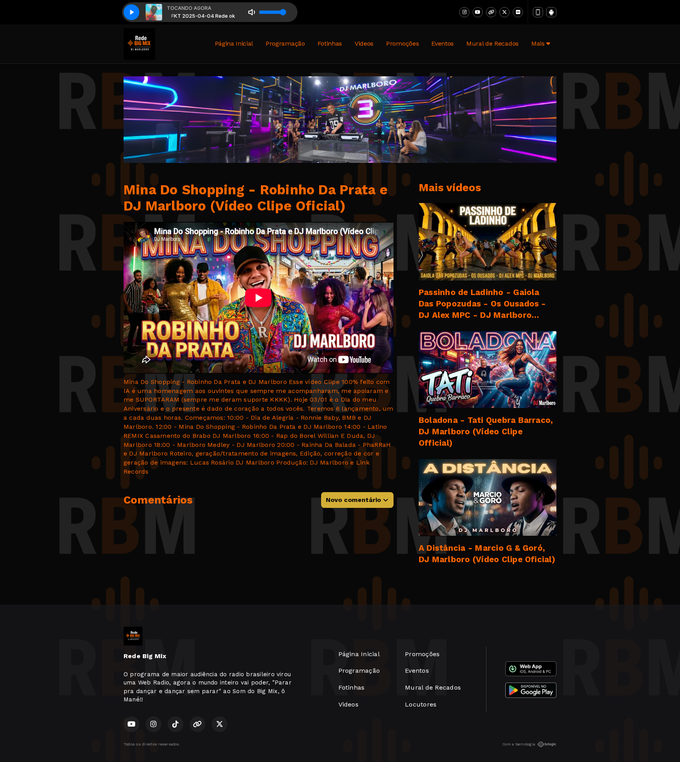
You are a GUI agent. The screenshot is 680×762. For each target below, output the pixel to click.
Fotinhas (330, 43)
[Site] (491, 12)
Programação (285, 43)
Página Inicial (234, 43)
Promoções (402, 43)
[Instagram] (464, 12)
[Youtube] (478, 12)
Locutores (420, 704)
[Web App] (538, 12)
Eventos (442, 43)
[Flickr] (518, 12)
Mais (538, 43)
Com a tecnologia (518, 744)
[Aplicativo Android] (551, 12)
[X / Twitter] (504, 12)
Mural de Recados (492, 43)
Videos (364, 43)
